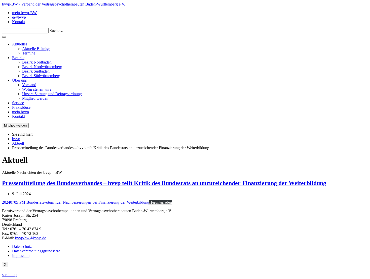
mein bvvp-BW (24, 13)
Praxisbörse (21, 107)
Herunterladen (160, 202)
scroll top (9, 274)
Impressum (20, 255)
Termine (28, 53)
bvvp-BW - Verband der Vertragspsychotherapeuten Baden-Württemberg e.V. (63, 4)
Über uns (19, 80)
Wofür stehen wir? (36, 89)
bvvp (16, 139)
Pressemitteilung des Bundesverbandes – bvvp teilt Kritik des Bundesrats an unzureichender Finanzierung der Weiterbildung (164, 183)
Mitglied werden (35, 98)
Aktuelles (19, 44)
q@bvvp (19, 17)
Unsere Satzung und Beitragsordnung (52, 94)
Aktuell (18, 143)
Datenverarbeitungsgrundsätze (36, 251)
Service (18, 103)
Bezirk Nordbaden (37, 62)
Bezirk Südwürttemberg (41, 76)
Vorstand (29, 85)
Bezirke (18, 57)
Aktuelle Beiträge (36, 48)
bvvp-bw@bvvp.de (30, 238)
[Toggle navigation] (4, 37)
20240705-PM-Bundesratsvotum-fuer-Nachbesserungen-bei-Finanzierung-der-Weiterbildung (75, 202)
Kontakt (18, 22)
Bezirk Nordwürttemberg (42, 67)
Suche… (56, 30)
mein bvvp (20, 112)
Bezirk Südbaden (36, 71)
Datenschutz (22, 246)
